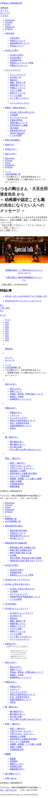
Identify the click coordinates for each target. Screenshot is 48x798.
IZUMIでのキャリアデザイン (17, 580)
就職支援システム (18, 85)
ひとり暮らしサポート (20, 98)
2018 (7, 340)
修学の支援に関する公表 (21, 553)
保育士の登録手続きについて (22, 420)
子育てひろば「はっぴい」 (21, 466)
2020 (7, 336)
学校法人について (18, 41)
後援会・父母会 (17, 397)
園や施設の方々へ (18, 444)
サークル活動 (16, 96)
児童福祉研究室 (17, 484)
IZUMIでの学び (11, 50)
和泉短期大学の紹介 (14, 526)
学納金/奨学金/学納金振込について (25, 597)
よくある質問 (16, 135)
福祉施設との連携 (18, 471)
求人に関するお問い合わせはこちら (25, 450)
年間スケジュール (18, 93)
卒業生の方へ (11, 408)
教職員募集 (15, 486)
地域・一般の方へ (13, 458)
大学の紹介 (10, 33)
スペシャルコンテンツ (20, 103)
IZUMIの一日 (15, 77)
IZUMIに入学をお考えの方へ (22, 112)
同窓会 (13, 428)
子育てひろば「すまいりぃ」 (22, 468)
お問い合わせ (11, 778)
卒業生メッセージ (18, 88)
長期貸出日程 (16, 766)
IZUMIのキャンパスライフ (16, 608)
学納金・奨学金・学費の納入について (26, 394)
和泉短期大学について (20, 43)
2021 (7, 333)
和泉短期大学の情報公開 (16, 543)
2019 (7, 338)
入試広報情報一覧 (13, 174)
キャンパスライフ (13, 70)
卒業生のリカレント (19, 65)
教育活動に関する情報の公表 (22, 548)
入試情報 (14, 115)
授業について (16, 391)
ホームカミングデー (19, 418)
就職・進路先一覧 (18, 621)
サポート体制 (16, 90)
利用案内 (14, 761)
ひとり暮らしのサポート (21, 637)
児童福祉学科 (16, 60)
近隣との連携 (16, 481)
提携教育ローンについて (21, 399)
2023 (7, 329)
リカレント (15, 415)
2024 (7, 327)
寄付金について (17, 46)
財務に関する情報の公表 (21, 550)
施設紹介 (14, 80)
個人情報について (13, 774)
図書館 (8, 754)
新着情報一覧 (11, 519)
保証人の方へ (11, 154)
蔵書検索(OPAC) (17, 769)
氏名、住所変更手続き (20, 423)
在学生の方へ (11, 149)
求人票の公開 (16, 447)
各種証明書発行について (21, 426)
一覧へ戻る (5, 308)
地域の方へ (10, 145)
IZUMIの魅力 (15, 58)
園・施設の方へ (12, 437)
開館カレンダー (17, 764)
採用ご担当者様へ (13, 140)
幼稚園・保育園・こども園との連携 (25, 479)
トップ (8, 172)
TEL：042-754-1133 (8, 790)
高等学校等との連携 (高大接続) (23, 473)
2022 (7, 331)
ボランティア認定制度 (20, 476)
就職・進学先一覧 (18, 82)
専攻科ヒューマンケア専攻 (21, 63)
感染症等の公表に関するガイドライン (26, 561)
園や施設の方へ (17, 442)
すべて (3, 315)
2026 (7, 322)
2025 (7, 325)
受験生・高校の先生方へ (16, 108)
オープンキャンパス (19, 117)
